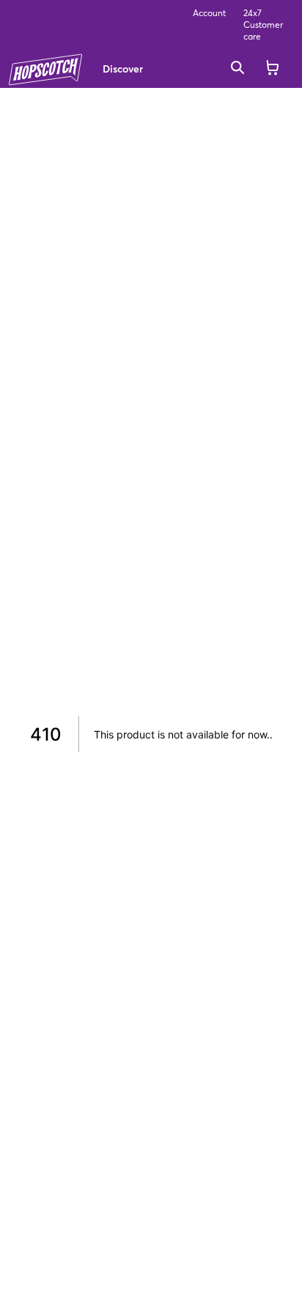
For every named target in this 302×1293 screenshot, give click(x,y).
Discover (123, 68)
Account (209, 12)
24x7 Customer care (263, 24)
